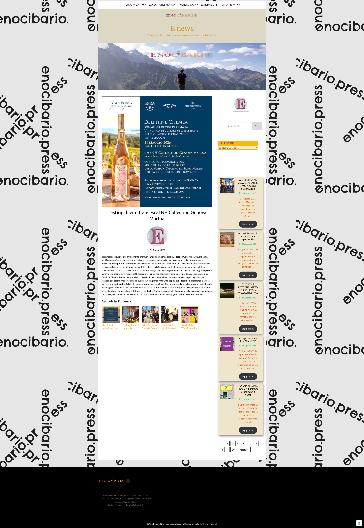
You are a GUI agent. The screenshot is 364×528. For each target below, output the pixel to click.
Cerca (257, 126)
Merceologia (188, 4)
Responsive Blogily (193, 524)
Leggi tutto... (248, 224)
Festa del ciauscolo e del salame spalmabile (248, 236)
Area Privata (230, 4)
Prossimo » (244, 449)
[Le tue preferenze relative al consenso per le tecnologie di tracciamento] (359, 523)
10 (233, 449)
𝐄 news (182, 28)
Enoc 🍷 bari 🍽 (135, 4)
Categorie (226, 143)
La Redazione (209, 4)
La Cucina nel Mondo (162, 4)
